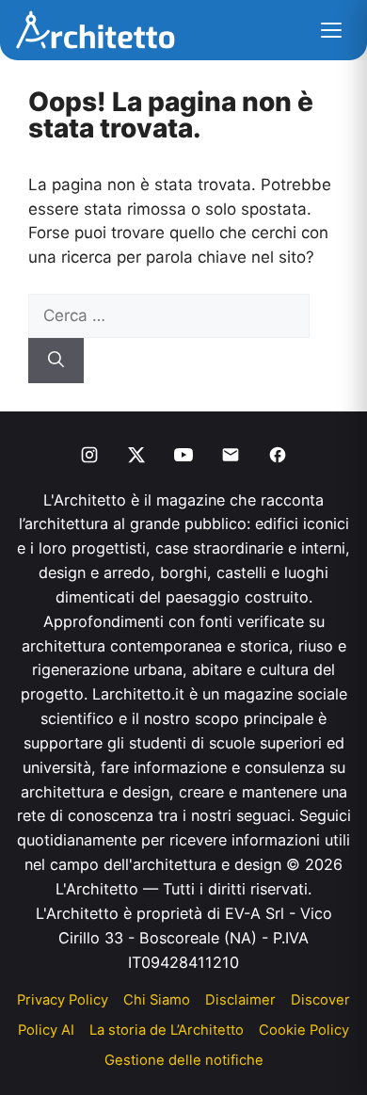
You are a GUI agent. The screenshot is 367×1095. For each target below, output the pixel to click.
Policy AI (46, 1030)
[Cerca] (56, 360)
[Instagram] (89, 454)
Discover (320, 999)
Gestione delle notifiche (183, 1060)
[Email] (230, 454)
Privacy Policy (62, 999)
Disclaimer (240, 999)
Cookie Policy (304, 1030)
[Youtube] (183, 454)
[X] (136, 454)
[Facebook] (277, 454)
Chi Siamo (156, 999)
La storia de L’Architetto (166, 1030)
